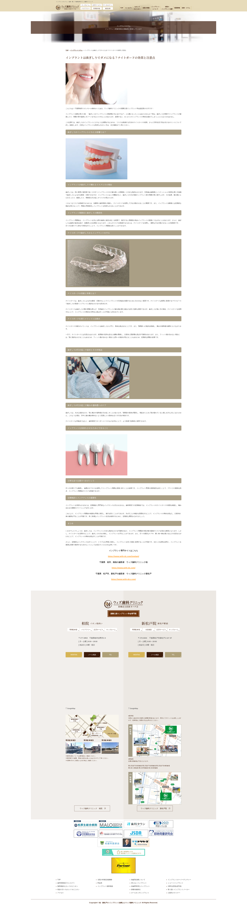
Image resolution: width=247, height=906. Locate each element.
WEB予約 (74, 655)
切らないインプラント (139, 883)
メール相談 (92, 655)
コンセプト (128, 8)
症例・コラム (186, 8)
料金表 (100, 883)
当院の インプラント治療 (167, 8)
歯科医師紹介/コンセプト (66, 883)
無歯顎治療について (138, 879)
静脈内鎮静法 (135, 889)
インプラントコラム (76, 50)
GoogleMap (71, 708)
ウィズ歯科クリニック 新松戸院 (154, 808)
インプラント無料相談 (105, 886)
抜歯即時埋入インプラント (140, 886)
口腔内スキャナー (174, 893)
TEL (110, 655)
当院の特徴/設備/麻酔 (105, 879)
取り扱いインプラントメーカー (178, 889)
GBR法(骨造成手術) (174, 886)
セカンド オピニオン (137, 8)
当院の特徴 (146, 8)
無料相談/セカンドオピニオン (67, 886)
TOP (121, 8)
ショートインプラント (175, 883)
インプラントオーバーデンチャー (179, 879)
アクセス (60, 893)
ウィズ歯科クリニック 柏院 (91, 808)
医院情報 (177, 8)
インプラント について (155, 8)
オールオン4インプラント (140, 893)
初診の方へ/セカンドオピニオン (68, 889)
